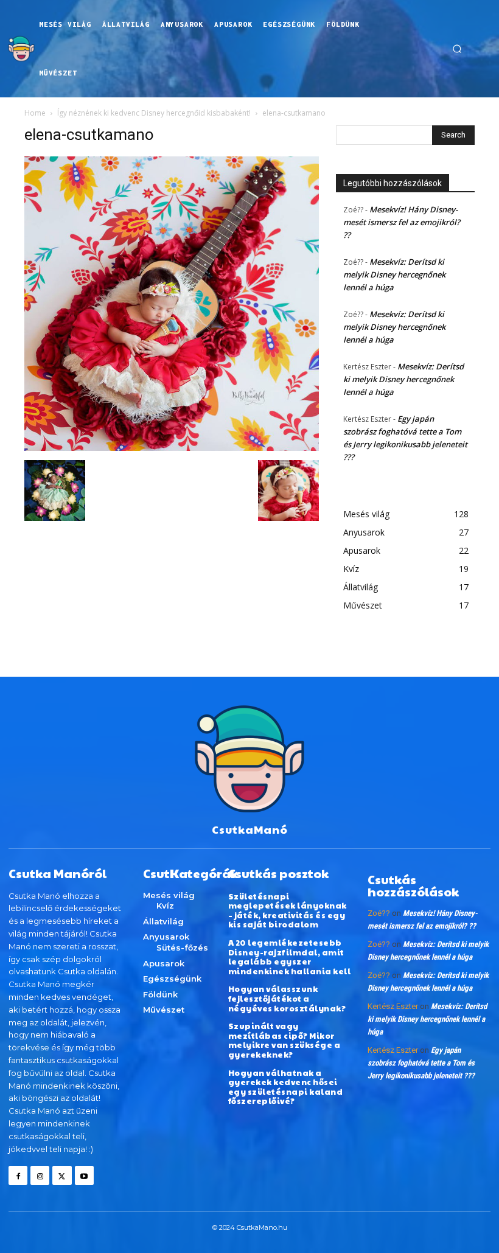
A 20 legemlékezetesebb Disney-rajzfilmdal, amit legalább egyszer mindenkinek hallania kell (289, 957)
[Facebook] (18, 1175)
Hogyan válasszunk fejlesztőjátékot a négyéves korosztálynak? (287, 998)
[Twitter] (61, 1175)
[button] (457, 49)
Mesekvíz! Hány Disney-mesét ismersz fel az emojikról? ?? (401, 222)
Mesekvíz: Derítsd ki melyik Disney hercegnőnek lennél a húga (394, 274)
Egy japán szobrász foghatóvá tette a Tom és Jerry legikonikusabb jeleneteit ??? (421, 1062)
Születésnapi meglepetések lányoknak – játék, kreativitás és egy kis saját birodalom (287, 910)
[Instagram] (39, 1175)
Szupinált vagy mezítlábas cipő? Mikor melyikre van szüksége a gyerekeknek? (284, 1040)
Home (35, 113)
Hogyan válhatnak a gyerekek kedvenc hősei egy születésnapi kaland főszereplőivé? (285, 1087)
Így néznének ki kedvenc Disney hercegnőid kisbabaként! (154, 113)
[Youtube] (84, 1175)
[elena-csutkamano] (171, 447)
